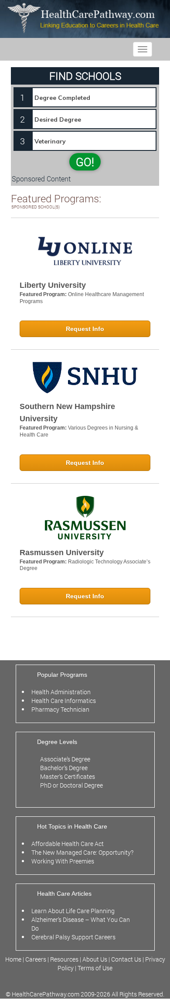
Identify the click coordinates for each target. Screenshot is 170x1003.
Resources (65, 959)
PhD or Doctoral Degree (71, 785)
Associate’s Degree (65, 759)
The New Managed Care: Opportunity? (82, 852)
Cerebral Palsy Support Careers (73, 937)
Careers (35, 959)
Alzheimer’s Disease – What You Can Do (80, 923)
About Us (94, 959)
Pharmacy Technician (60, 709)
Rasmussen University (62, 552)
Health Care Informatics (63, 700)
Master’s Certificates (67, 776)
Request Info (85, 328)
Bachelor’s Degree (64, 768)
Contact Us (126, 959)
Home (14, 959)
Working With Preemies (62, 861)
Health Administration (61, 692)
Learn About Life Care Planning (73, 911)
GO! (85, 161)
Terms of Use (95, 968)
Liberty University (53, 285)
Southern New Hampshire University (67, 412)
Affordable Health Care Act (67, 843)
